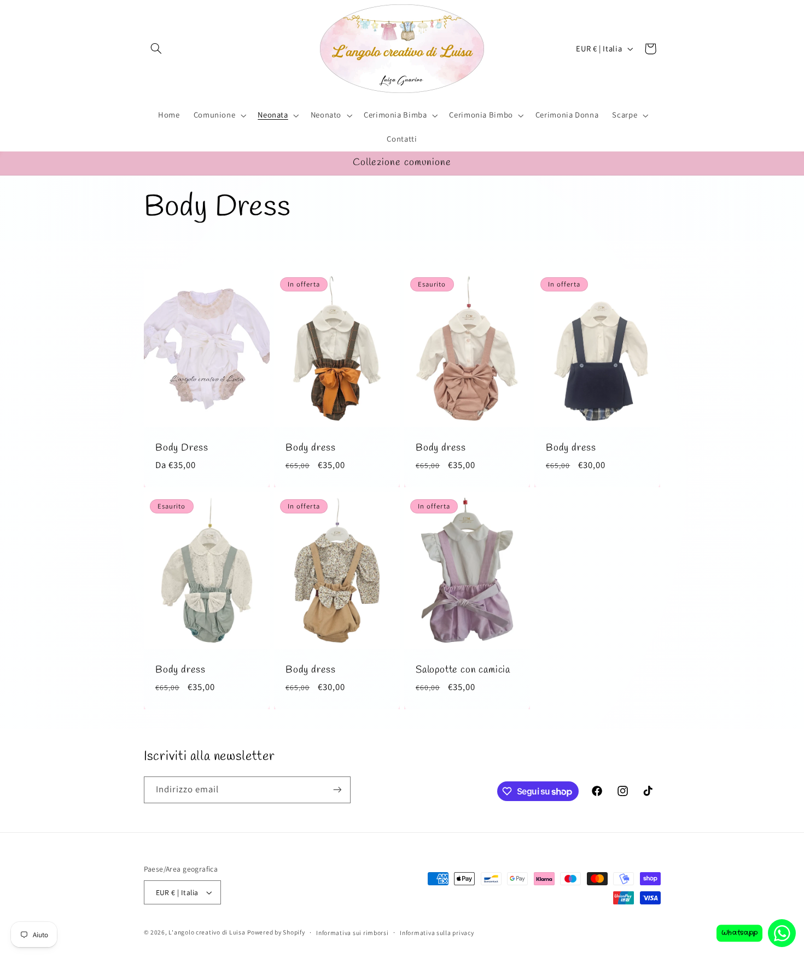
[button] (156, 48)
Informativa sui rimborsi (352, 932)
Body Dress (181, 448)
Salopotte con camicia (463, 670)
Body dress (311, 448)
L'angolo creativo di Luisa (206, 932)
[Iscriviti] (336, 789)
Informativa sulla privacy (437, 932)
